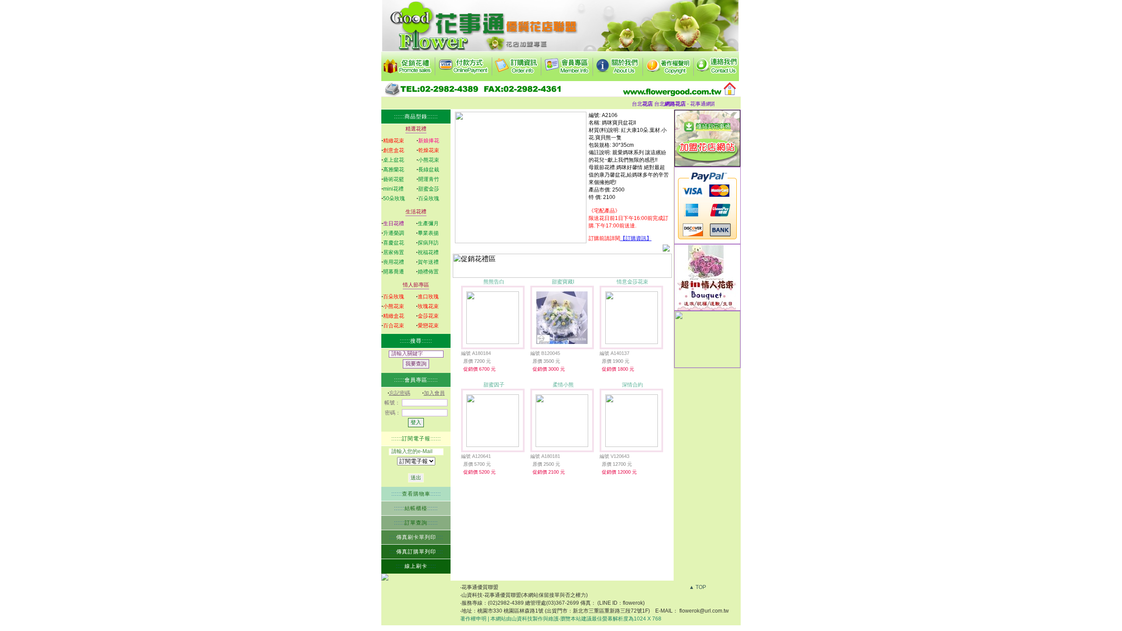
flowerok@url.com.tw (704, 611)
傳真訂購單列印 (416, 552)
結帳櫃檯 (416, 508)
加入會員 (434, 393)
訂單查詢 (416, 523)
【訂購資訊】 (636, 238)
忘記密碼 (399, 393)
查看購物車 (416, 494)
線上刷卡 (416, 566)
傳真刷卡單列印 (416, 537)
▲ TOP (697, 587)
